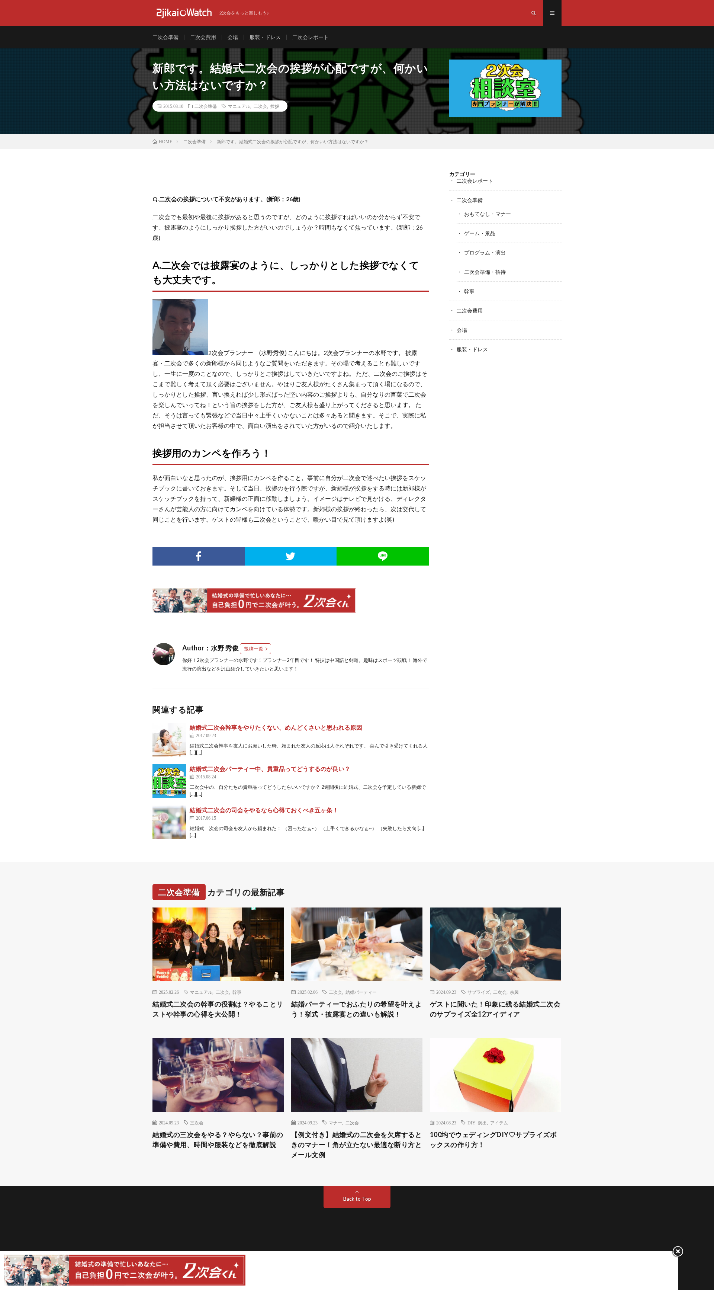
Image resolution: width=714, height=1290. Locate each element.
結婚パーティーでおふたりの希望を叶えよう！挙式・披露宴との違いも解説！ (356, 1009)
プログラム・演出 (485, 252)
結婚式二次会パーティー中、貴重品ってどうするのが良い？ (270, 768)
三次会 (196, 1122)
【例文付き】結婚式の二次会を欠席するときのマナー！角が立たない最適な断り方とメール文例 (356, 1144)
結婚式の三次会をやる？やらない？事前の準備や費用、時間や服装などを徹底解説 (217, 1139)
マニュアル (239, 106)
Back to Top (357, 1198)
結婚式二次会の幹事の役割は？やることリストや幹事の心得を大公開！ (217, 1009)
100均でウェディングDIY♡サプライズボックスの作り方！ (493, 1139)
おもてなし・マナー (487, 214)
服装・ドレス (265, 37)
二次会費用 (203, 37)
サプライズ (478, 992)
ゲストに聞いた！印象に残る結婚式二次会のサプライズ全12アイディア (495, 1009)
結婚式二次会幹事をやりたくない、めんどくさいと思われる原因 (276, 727)
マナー (335, 1122)
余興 (514, 992)
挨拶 (274, 106)
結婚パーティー (361, 992)
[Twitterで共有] (291, 556)
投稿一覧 (253, 649)
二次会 (260, 106)
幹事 (469, 291)
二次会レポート (310, 37)
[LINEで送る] (383, 556)
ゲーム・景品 (479, 233)
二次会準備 (165, 37)
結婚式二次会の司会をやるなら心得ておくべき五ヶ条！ (264, 809)
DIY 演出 (477, 1122)
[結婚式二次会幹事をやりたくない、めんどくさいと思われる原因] (169, 739)
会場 (233, 37)
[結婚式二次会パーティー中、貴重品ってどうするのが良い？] (169, 781)
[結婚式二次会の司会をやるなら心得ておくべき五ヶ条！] (169, 822)
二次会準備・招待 (485, 272)
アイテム (499, 1122)
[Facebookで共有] (198, 556)
